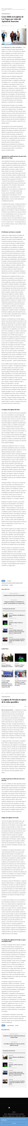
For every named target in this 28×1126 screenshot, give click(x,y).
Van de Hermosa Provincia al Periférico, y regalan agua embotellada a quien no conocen (17, 640)
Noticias (11, 613)
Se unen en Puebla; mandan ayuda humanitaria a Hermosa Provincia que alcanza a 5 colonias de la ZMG (16, 632)
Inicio (14, 1112)
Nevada (11, 585)
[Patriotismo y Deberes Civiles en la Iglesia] (5, 623)
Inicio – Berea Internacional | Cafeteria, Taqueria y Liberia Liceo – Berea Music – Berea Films (14, 1116)
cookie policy (4, 1120)
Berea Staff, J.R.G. (5, 25)
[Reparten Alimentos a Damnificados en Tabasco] (5, 615)
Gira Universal (5, 585)
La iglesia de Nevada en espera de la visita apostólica (14, 595)
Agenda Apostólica (6, 13)
